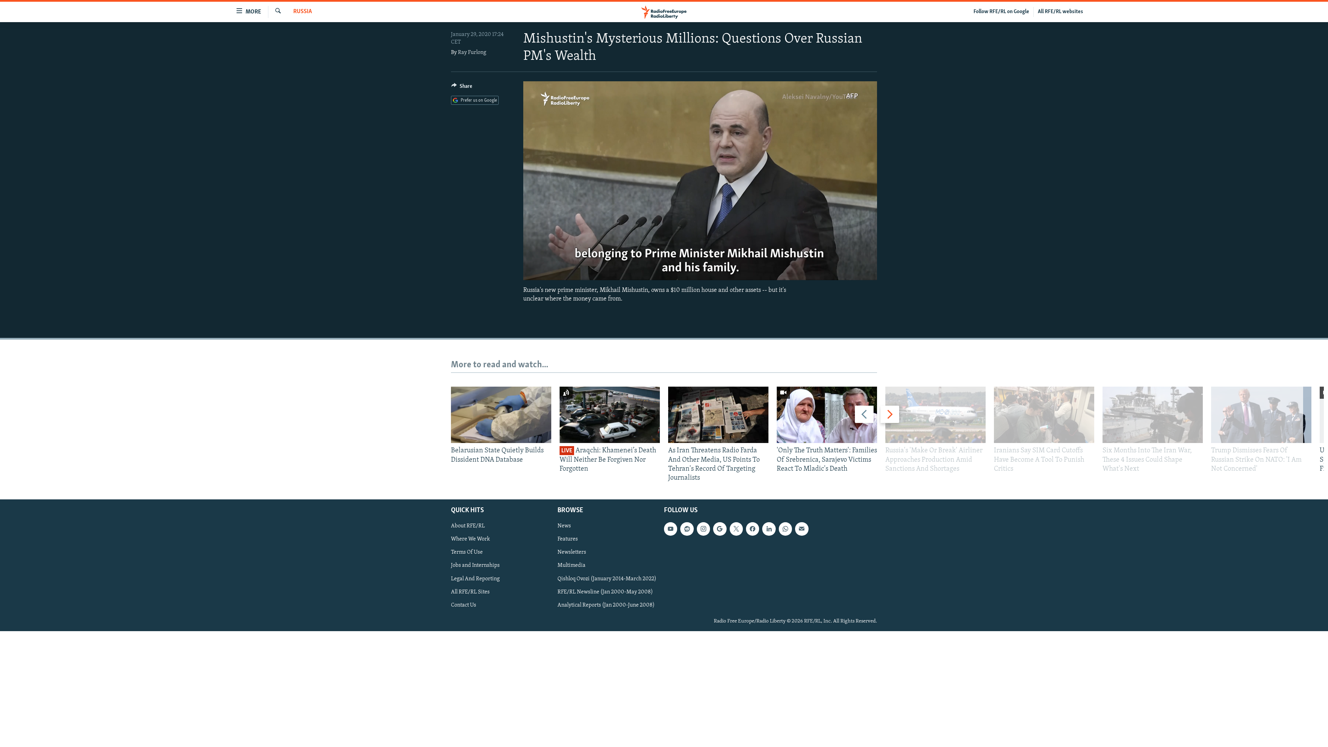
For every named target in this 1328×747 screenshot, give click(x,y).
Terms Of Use (467, 552)
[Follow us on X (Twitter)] (736, 529)
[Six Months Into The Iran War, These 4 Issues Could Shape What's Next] (1153, 415)
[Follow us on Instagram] (703, 529)
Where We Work (470, 539)
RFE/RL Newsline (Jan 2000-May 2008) (605, 592)
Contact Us (463, 605)
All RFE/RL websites (1060, 12)
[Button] (461, 87)
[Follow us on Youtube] (670, 529)
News (564, 526)
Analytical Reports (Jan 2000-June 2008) (606, 605)
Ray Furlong (472, 52)
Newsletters (571, 552)
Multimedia (571, 566)
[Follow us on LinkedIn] (768, 529)
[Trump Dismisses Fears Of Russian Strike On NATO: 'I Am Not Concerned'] (1261, 415)
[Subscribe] (801, 529)
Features (567, 539)
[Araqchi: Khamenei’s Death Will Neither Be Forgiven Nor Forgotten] (610, 415)
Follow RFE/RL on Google (1001, 12)
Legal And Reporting (475, 579)
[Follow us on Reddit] (686, 529)
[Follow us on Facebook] (752, 529)
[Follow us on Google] (719, 529)
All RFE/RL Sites (470, 592)
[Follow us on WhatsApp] (785, 529)
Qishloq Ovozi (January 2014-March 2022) (606, 579)
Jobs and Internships (475, 566)
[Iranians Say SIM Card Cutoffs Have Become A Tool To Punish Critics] (1044, 415)
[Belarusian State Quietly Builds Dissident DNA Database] (501, 415)
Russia (302, 12)
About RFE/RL (468, 526)
